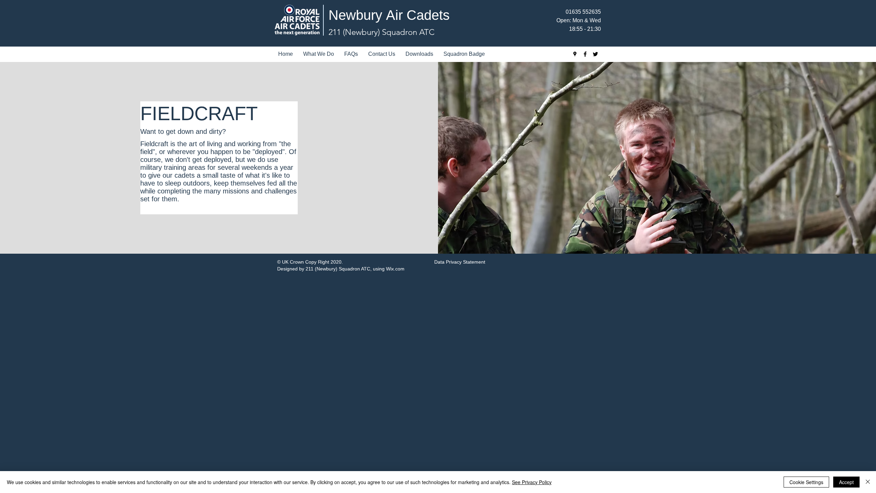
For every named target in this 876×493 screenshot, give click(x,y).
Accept (846, 482)
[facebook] (585, 54)
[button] (318, 54)
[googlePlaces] (574, 54)
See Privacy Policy (532, 482)
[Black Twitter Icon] (595, 54)
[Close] (868, 482)
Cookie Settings (806, 482)
